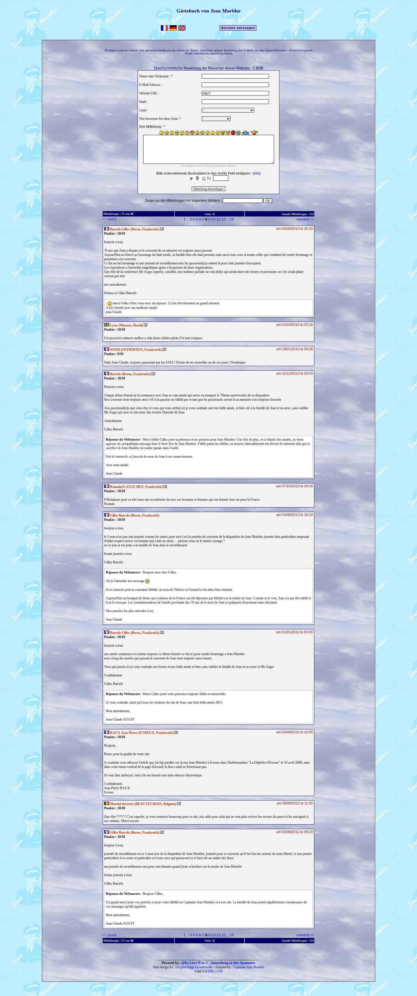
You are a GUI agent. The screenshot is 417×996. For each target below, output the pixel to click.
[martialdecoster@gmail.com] (179, 804)
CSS (220, 971)
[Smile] (161, 133)
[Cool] (177, 133)
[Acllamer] (254, 133)
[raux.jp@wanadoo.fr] (176, 733)
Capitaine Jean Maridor (248, 967)
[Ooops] (218, 133)
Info (257, 173)
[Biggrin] (167, 133)
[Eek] (187, 133)
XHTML (208, 971)
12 (224, 219)
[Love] (192, 133)
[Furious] (233, 132)
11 (218, 219)
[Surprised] (207, 133)
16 (232, 219)
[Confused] (172, 133)
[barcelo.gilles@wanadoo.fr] (162, 229)
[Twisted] (223, 133)
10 (214, 219)
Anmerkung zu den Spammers (232, 963)
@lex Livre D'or (193, 963)
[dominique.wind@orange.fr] (164, 350)
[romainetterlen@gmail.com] (165, 487)
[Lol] (202, 133)
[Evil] (228, 133)
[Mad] (197, 133)
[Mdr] (238, 133)
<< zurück (110, 219)
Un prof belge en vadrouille (194, 967)
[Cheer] (245, 133)
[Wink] (212, 133)
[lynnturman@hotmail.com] (145, 325)
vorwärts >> (305, 219)
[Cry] (182, 133)
